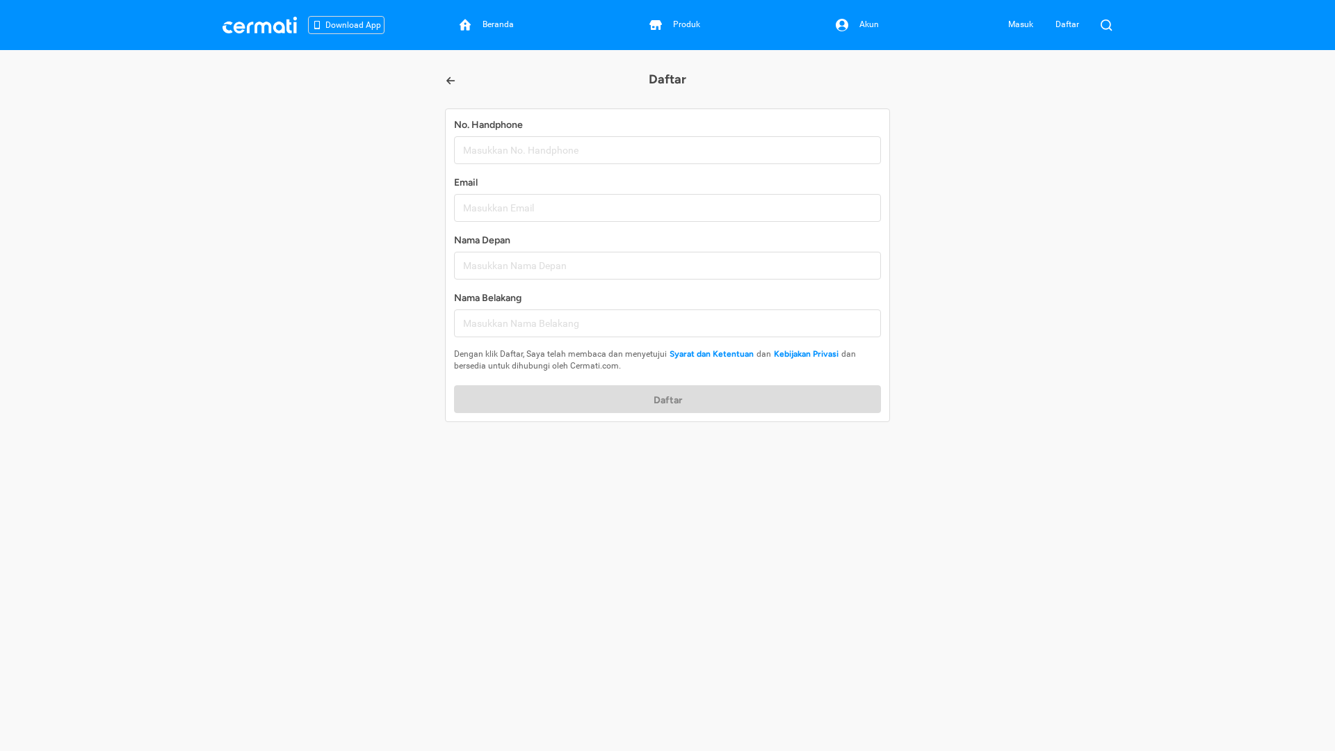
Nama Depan (482, 240)
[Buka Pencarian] (1106, 25)
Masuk (1020, 24)
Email (466, 182)
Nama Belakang (487, 298)
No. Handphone (488, 125)
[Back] (450, 81)
